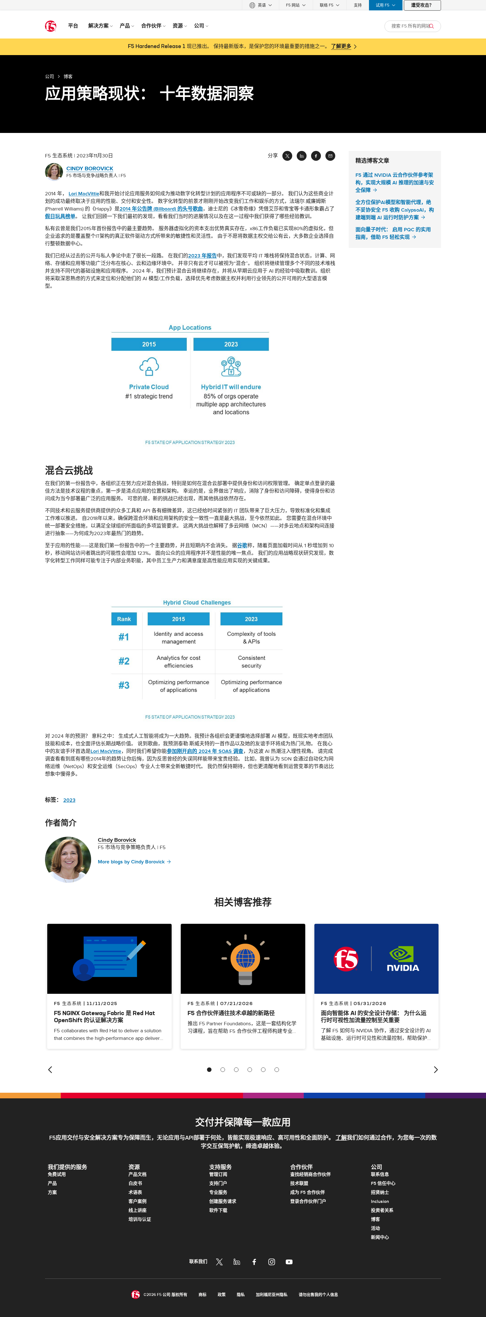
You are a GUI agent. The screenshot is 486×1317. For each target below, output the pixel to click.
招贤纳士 (380, 1192)
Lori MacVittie (84, 194)
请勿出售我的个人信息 (318, 1294)
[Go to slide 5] (263, 1069)
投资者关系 (382, 1210)
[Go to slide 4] (250, 1069)
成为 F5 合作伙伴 (307, 1192)
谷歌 (242, 546)
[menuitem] (260, 5)
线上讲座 (138, 1210)
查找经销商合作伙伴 (310, 1174)
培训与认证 (140, 1219)
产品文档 (138, 1174)
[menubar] (243, 5)
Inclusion (380, 1201)
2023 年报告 (202, 256)
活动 (375, 1228)
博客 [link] (68, 76)
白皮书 (135, 1183)
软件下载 (218, 1210)
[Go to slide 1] (209, 1069)
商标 (202, 1294)
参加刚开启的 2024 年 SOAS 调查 (205, 751)
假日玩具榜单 (60, 217)
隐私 (241, 1294)
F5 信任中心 (383, 1183)
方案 (52, 1192)
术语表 (135, 1192)
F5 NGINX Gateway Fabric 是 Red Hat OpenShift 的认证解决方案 (104, 1017)
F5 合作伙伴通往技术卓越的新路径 (231, 1013)
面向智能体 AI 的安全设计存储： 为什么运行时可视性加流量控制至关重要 (373, 1017)
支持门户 (218, 1183)
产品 (52, 1183)
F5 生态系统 (201, 1003)
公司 (49, 76)
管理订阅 (218, 1174)
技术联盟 (299, 1183)
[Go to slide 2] (222, 1069)
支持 (358, 5)
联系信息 (380, 1174)
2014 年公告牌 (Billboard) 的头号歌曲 (161, 209)
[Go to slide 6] (276, 1069)
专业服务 (218, 1192)
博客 (375, 1219)
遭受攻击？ (422, 5)
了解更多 (341, 46)
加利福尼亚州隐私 (271, 1294)
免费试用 (57, 1174)
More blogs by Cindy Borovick (131, 862)
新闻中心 (380, 1237)
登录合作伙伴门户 (308, 1201)
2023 (69, 800)
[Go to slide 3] (236, 1069)
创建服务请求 (222, 1201)
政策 (222, 1294)
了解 (341, 1138)
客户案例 (138, 1201)
